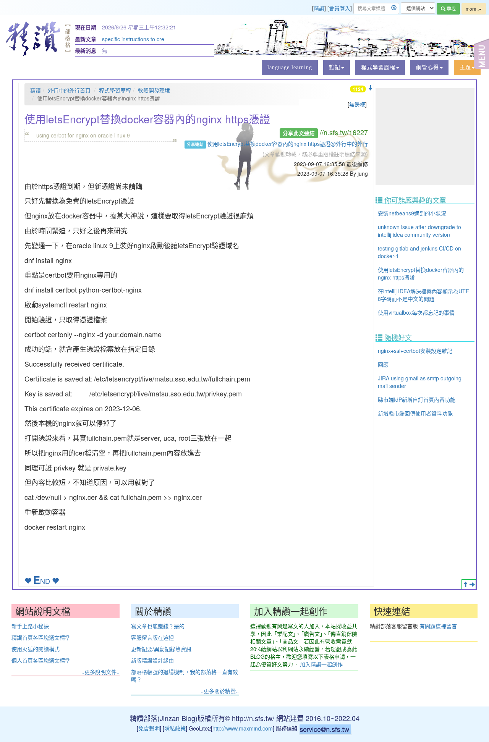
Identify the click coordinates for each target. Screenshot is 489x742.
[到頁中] (472, 584)
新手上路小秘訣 (30, 626)
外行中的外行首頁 (69, 90)
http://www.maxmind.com (242, 728)
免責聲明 (149, 728)
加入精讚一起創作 (321, 664)
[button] (336, 67)
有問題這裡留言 (438, 626)
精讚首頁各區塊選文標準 (40, 637)
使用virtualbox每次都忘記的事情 (416, 312)
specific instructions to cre (133, 39)
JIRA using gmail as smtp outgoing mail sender (419, 382)
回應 (383, 364)
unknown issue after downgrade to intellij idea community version (419, 230)
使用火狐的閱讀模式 (35, 649)
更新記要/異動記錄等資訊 (161, 649)
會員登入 (339, 8)
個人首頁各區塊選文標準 (40, 660)
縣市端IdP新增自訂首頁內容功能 (416, 399)
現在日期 (85, 27)
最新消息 (85, 50)
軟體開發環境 (154, 90)
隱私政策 (175, 728)
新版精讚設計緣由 (152, 660)
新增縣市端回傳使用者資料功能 (415, 413)
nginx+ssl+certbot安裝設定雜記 (415, 350)
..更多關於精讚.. (220, 691)
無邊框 (357, 104)
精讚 (319, 8)
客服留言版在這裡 (152, 637)
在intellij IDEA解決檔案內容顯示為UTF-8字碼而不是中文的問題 (424, 294)
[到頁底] (370, 88)
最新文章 (85, 39)
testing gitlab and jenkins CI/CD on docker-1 (419, 252)
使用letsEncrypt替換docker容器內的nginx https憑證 (421, 273)
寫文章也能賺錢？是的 (158, 626)
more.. (472, 8)
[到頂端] (465, 584)
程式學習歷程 (115, 90)
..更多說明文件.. (100, 672)
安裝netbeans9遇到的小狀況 (412, 213)
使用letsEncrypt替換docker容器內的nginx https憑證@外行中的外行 (287, 143)
